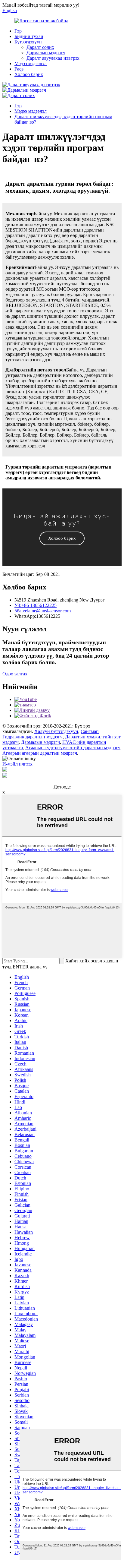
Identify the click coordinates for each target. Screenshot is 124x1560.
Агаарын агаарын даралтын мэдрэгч (39, 753)
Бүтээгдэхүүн (28, 41)
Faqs (18, 68)
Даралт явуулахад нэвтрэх (52, 58)
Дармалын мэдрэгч (45, 52)
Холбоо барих (28, 74)
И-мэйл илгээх (17, 763)
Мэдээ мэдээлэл (30, 63)
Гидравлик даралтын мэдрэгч (32, 736)
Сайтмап (90, 731)
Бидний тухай (28, 36)
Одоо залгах (14, 673)
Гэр (18, 30)
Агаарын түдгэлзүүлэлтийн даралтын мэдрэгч (72, 747)
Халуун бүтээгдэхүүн (56, 731)
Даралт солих (40, 47)
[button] (62, 538)
